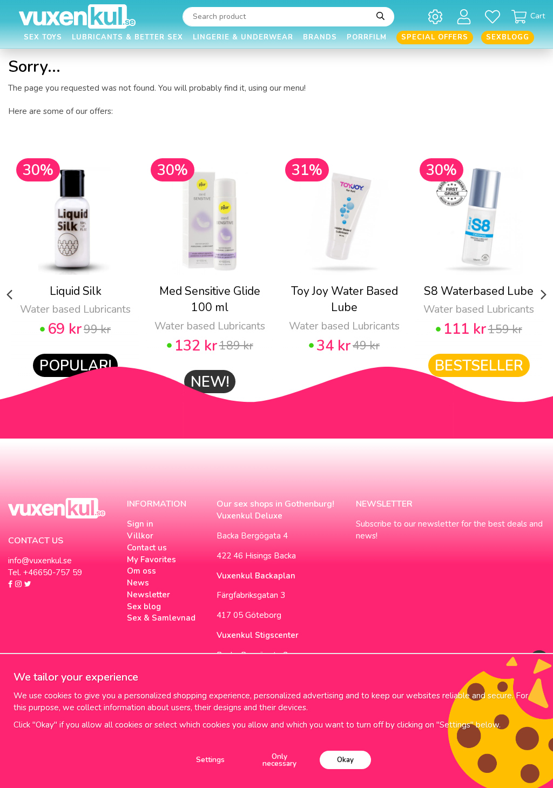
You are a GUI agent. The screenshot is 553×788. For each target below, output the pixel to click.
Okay (345, 760)
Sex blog (144, 606)
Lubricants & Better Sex (127, 37)
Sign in (140, 523)
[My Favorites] (494, 16)
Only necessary (279, 760)
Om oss (141, 570)
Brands (320, 37)
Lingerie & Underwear (243, 37)
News (138, 582)
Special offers (434, 37)
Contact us (147, 547)
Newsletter (148, 594)
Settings (210, 760)
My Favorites (151, 559)
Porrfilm (367, 37)
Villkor (140, 535)
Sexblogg (507, 37)
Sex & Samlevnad (161, 617)
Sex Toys (43, 37)
